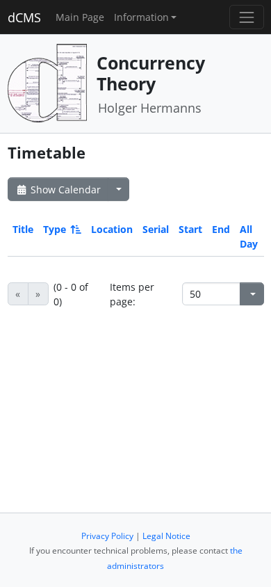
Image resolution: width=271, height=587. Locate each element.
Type (54, 229)
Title (23, 229)
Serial (155, 229)
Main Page (80, 17)
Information (141, 17)
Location (112, 229)
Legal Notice (166, 536)
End (221, 229)
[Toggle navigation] (246, 17)
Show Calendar (64, 189)
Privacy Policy (107, 536)
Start (190, 229)
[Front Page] (47, 82)
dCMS (24, 17)
